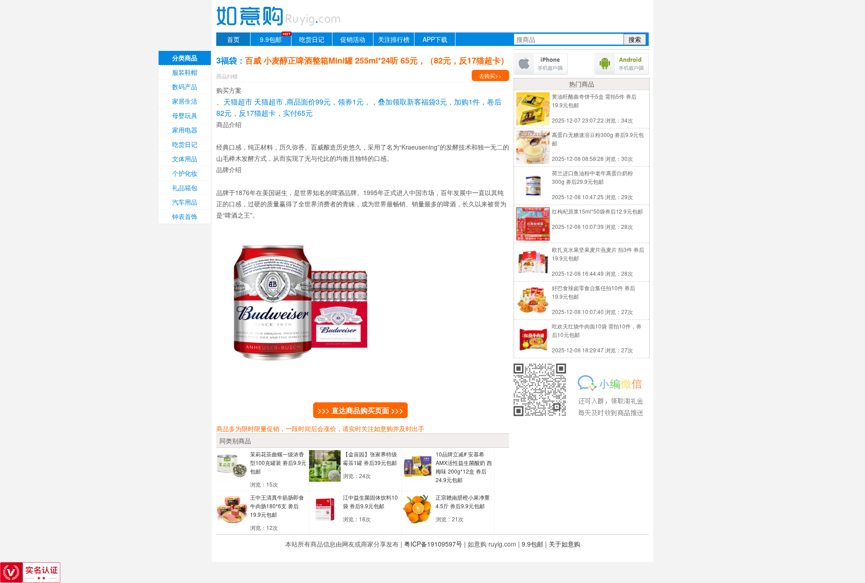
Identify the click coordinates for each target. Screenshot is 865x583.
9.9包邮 (271, 39)
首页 (233, 39)
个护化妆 (184, 173)
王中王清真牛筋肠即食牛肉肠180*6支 (277, 505)
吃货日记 (311, 39)
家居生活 (184, 100)
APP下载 (435, 39)
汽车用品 (184, 201)
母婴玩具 (184, 115)
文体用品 (184, 158)
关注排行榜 (394, 39)
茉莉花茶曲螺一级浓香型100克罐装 (278, 462)
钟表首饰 (184, 216)
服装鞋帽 (184, 72)
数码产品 (184, 86)
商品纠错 (227, 76)
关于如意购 (564, 543)
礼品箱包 (184, 187)
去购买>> (490, 75)
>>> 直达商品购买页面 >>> (360, 410)
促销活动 (352, 39)
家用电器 (184, 129)
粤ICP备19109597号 (433, 543)
